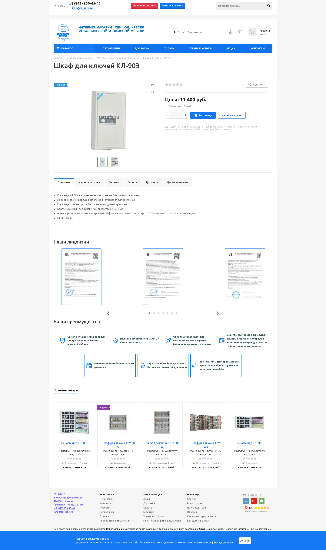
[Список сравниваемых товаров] (231, 33)
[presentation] (108, 312)
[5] (181, 84)
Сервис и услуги (200, 48)
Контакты (258, 48)
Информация (152, 494)
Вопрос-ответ (195, 503)
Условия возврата (154, 516)
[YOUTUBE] (254, 501)
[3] (174, 84)
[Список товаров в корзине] (260, 34)
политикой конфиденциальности (213, 542)
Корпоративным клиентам (115, 520)
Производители (196, 507)
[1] (167, 84)
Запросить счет (172, 5)
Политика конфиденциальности (162, 520)
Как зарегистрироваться (201, 516)
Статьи (191, 499)
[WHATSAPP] (261, 501)
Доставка (142, 48)
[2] (170, 84)
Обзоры (192, 512)
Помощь (193, 494)
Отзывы (104, 516)
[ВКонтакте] (246, 501)
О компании (111, 48)
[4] (177, 84)
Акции (230, 48)
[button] (149, 313)
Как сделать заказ (198, 520)
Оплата (169, 48)
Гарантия (148, 512)
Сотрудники (107, 512)
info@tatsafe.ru (82, 8)
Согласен (245, 540)
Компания (107, 494)
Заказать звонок (144, 5)
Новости (105, 507)
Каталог (67, 48)
